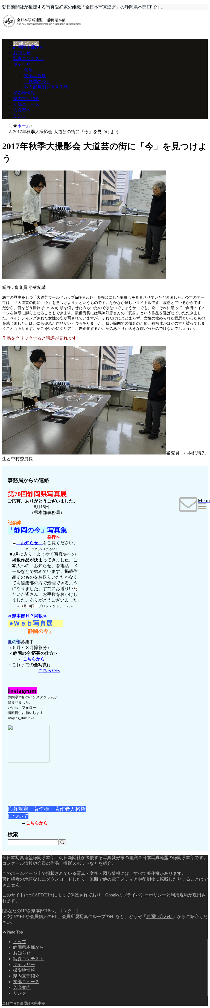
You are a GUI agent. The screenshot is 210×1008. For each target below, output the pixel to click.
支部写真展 (35, 75)
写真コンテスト (28, 58)
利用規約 (179, 895)
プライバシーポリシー (144, 895)
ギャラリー (24, 64)
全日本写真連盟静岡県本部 (23, 1003)
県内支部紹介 (26, 98)
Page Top (15, 932)
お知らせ (22, 52)
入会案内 (22, 110)
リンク (19, 115)
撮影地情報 (24, 93)
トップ (19, 41)
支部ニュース (26, 104)
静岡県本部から (28, 47)
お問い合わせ (26, 43)
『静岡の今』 (37, 81)
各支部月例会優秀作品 (46, 87)
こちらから (33, 659)
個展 (28, 70)
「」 (29, 542)
